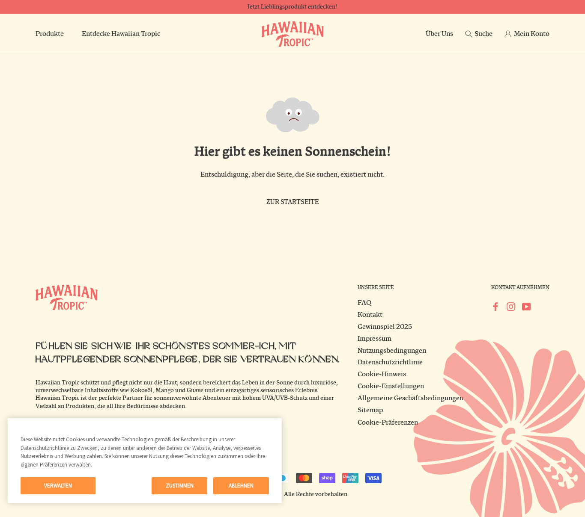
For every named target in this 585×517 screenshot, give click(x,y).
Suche (483, 33)
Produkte (50, 33)
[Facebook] (495, 306)
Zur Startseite (292, 202)
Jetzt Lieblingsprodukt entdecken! (292, 7)
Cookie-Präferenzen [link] (388, 422)
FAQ (364, 302)
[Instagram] (511, 306)
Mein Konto (531, 33)
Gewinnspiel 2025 (385, 326)
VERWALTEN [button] (58, 485)
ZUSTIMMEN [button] (180, 485)
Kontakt (370, 314)
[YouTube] (526, 306)
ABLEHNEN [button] (241, 485)
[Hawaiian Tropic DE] (293, 34)
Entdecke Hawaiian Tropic (121, 33)
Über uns (439, 33)
